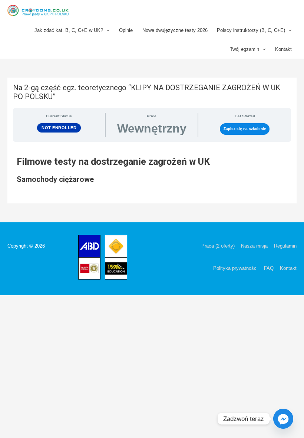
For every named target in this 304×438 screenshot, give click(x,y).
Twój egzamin (244, 49)
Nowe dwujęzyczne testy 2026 (175, 30)
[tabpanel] (152, 177)
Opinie (126, 30)
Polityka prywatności (235, 268)
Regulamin (285, 246)
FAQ (269, 268)
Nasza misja (254, 246)
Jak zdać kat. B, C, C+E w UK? (68, 30)
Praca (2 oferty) (218, 246)
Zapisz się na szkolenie (245, 129)
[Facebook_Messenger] (283, 419)
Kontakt (283, 49)
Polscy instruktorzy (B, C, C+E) (251, 30)
